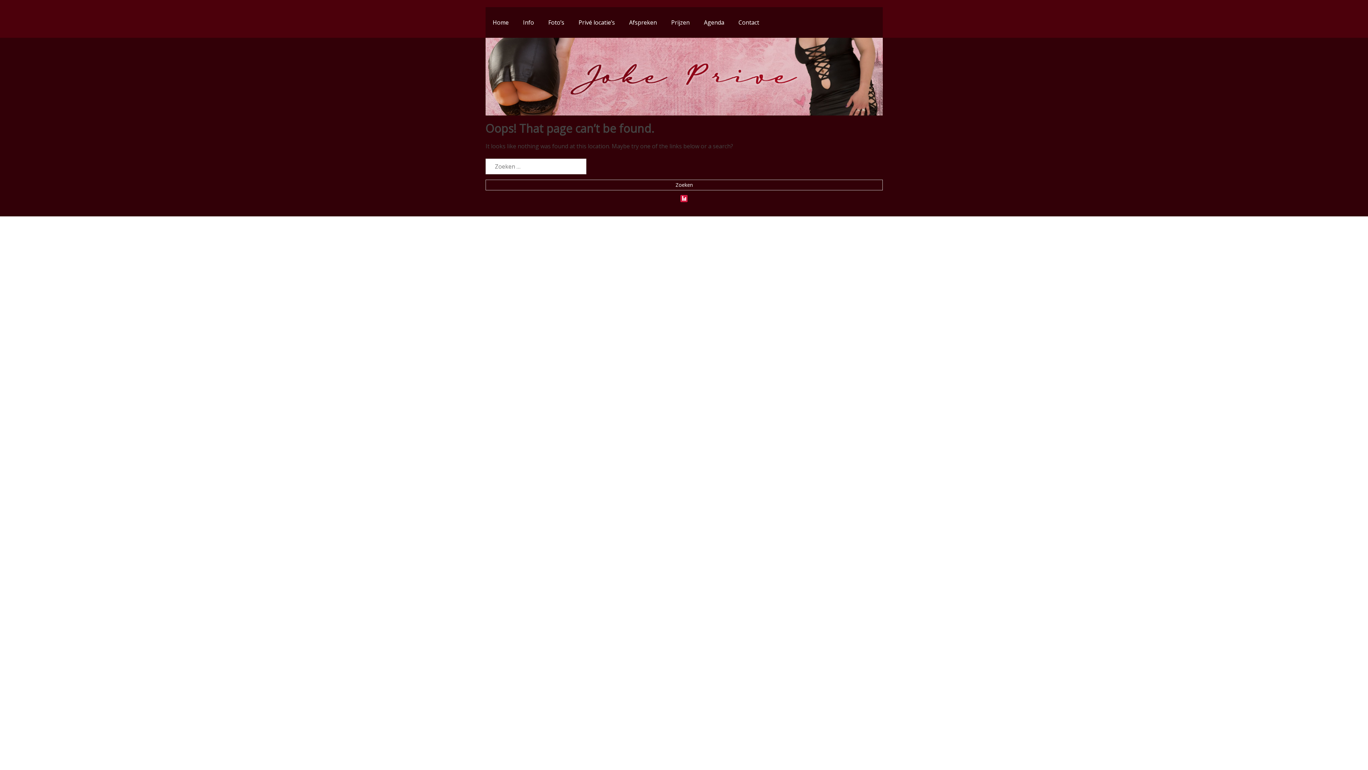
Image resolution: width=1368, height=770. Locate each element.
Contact (749, 22)
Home (501, 22)
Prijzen (680, 22)
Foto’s (556, 22)
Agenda (714, 22)
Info (528, 22)
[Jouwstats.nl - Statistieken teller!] (684, 197)
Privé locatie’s (597, 22)
